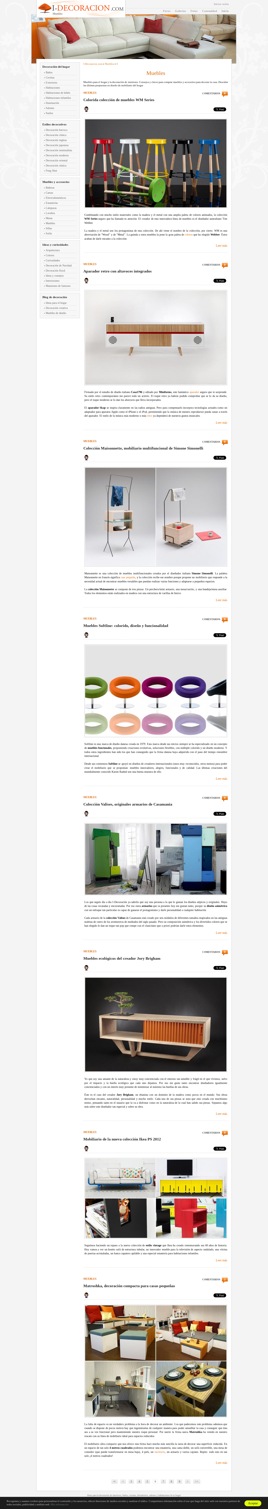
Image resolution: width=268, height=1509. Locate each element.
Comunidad (209, 11)
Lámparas (51, 208)
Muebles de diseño (56, 313)
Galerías (180, 11)
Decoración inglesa (56, 140)
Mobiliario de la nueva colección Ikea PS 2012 (122, 1139)
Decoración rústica (56, 165)
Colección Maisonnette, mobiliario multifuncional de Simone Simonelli (143, 448)
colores (189, 234)
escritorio (160, 1452)
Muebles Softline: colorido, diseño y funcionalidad (125, 625)
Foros (166, 11)
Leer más (221, 245)
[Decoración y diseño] (87, 8)
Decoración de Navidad (59, 265)
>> (197, 1481)
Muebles (50, 223)
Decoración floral (55, 270)
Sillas (49, 228)
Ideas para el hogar (56, 302)
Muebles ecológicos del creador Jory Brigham (121, 958)
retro (149, 415)
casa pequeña (128, 577)
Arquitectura (53, 250)
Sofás (49, 233)
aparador (194, 392)
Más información (60, 1504)
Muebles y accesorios (55, 181)
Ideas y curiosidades (55, 244)
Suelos (49, 113)
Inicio (225, 11)
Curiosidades (53, 260)
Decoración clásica (56, 135)
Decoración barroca (56, 130)
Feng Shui (51, 170)
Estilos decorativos (54, 124)
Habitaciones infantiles (58, 97)
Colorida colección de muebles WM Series (118, 100)
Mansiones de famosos (58, 285)
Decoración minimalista (59, 150)
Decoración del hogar (56, 66)
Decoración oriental (56, 160)
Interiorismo (52, 280)
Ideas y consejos (55, 275)
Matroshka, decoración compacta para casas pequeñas (129, 1286)
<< (114, 1481)
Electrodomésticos (56, 197)
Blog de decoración (54, 297)
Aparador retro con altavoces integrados (117, 271)
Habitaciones (53, 87)
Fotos (194, 11)
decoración (104, 1495)
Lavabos (50, 213)
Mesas (49, 218)
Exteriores (51, 82)
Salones (50, 108)
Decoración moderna (57, 155)
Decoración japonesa (57, 145)
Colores (50, 255)
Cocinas (50, 77)
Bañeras (50, 187)
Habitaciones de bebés (58, 92)
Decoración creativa (57, 308)
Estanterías (52, 202)
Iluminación (52, 103)
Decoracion (91, 63)
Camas (49, 192)
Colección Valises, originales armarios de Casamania (127, 804)
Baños (49, 72)
